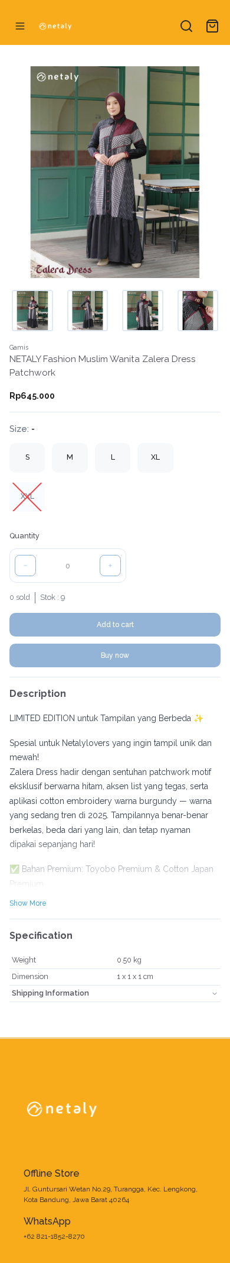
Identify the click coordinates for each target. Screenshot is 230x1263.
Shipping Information (50, 993)
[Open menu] (20, 26)
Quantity (24, 535)
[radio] (27, 458)
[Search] (186, 26)
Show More (28, 903)
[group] (115, 477)
